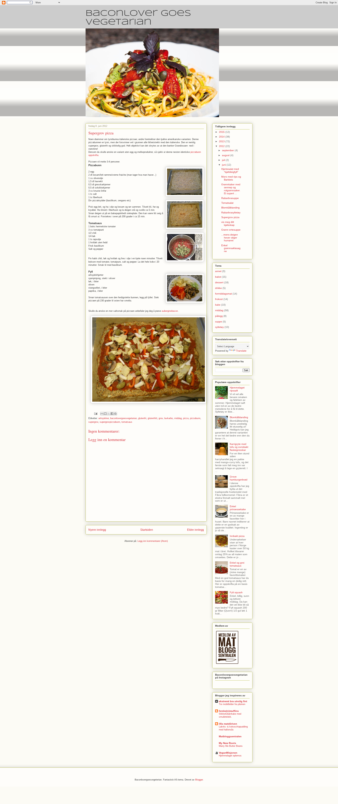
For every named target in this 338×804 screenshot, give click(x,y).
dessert (219, 282)
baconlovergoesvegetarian (123, 418)
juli (224, 160)
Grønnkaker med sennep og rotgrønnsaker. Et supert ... (230, 189)
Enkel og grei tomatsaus (237, 564)
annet (218, 271)
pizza (186, 418)
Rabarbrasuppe (230, 198)
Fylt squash (236, 592)
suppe (218, 321)
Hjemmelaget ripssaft (237, 389)
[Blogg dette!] (105, 413)
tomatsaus (126, 422)
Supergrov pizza (230, 217)
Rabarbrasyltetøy (230, 212)
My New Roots (227, 743)
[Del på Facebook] (112, 413)
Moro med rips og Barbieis (231, 178)
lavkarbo (168, 418)
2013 (222, 141)
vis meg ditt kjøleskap (227, 223)
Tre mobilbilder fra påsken (232, 704)
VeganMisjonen (228, 752)
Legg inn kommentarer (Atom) (152, 541)
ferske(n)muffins (229, 711)
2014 (222, 136)
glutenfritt (152, 418)
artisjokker (103, 418)
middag (178, 418)
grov (161, 418)
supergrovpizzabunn (110, 422)
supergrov (93, 422)
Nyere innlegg (97, 529)
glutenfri (142, 418)
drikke (218, 288)
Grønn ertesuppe (230, 229)
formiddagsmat (223, 293)
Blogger (199, 779)
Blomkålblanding (230, 207)
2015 (222, 131)
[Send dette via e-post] (102, 413)
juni (224, 164)
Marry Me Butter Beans (231, 746)
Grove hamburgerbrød (238, 478)
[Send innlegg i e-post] (95, 413)
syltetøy (219, 327)
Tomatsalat (227, 202)
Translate (241, 350)
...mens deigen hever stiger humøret (229, 237)
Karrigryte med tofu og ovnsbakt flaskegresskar (239, 447)
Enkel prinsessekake (238, 508)
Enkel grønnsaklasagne (230, 248)
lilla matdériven (228, 723)
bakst (218, 276)
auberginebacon (170, 311)
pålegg (219, 316)
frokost (219, 299)
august (226, 155)
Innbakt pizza (237, 536)
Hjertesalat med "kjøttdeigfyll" (230, 170)
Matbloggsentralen (230, 736)
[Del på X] (108, 413)
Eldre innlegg (195, 529)
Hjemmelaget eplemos (230, 755)
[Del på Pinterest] (115, 413)
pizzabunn (195, 418)
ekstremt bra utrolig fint (233, 701)
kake (217, 304)
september (228, 150)
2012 (222, 146)
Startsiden (146, 529)
